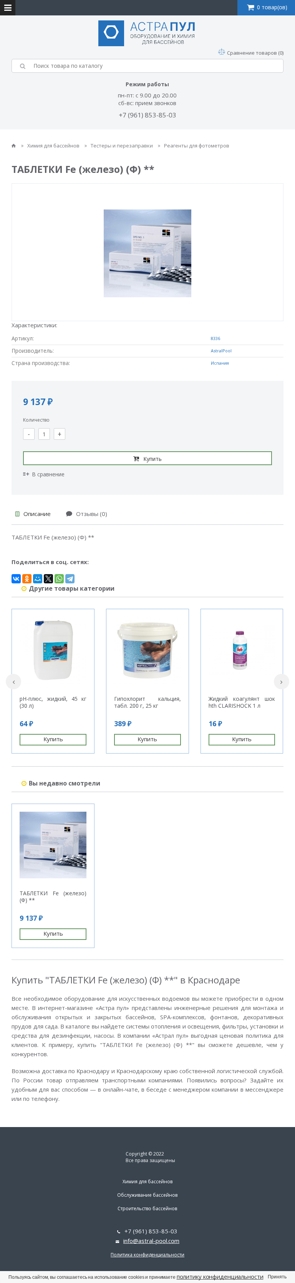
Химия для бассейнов (54, 145)
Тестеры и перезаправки (122, 145)
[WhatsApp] (59, 578)
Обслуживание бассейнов (147, 1195)
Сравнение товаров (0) (255, 52)
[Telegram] (70, 578)
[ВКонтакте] (16, 578)
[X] (48, 578)
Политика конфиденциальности (147, 1254)
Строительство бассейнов (147, 1208)
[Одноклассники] (26, 578)
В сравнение (48, 474)
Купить (152, 458)
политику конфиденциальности (220, 1276)
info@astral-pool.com (151, 1240)
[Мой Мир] (37, 578)
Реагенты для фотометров (196, 145)
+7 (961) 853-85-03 (147, 115)
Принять (277, 1277)
